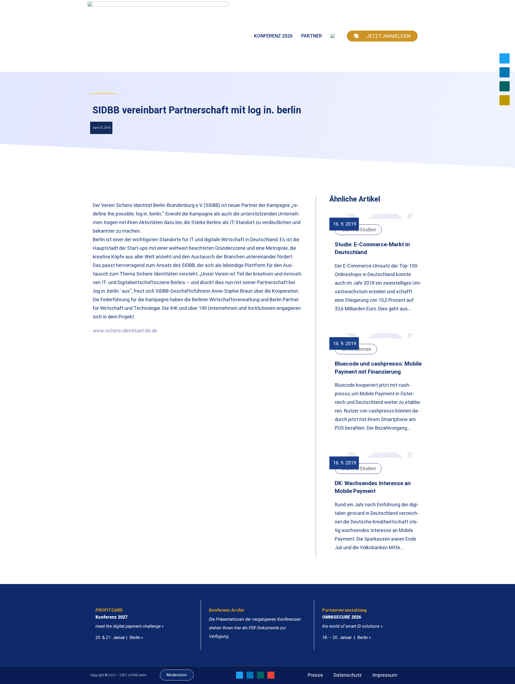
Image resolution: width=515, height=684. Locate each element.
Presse (315, 675)
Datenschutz (348, 675)
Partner (311, 36)
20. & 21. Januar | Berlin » (119, 637)
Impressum (384, 675)
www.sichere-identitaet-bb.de (125, 330)
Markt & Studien (359, 229)
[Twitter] (504, 58)
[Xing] (504, 86)
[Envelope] (504, 100)
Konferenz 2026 (273, 36)
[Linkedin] (504, 72)
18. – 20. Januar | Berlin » (346, 637)
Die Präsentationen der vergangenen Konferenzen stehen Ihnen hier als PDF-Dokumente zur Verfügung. (255, 628)
